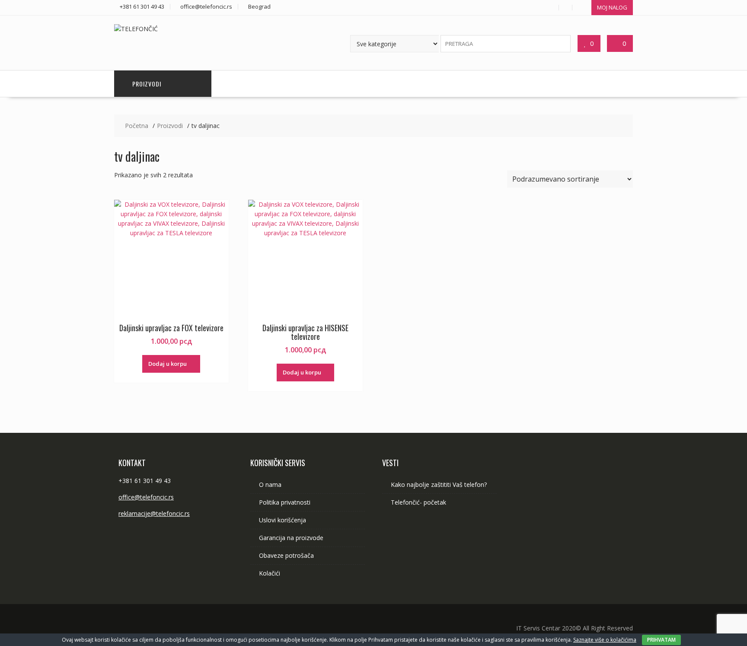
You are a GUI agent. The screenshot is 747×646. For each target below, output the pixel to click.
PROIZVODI (146, 83)
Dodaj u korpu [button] (167, 364)
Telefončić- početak (418, 502)
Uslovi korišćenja (282, 520)
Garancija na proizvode (291, 538)
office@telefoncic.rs (146, 497)
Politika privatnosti (284, 502)
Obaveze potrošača (286, 555)
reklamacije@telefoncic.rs (154, 513)
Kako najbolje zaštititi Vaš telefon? (439, 484)
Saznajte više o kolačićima (604, 639)
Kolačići (269, 573)
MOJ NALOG (612, 7)
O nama (270, 484)
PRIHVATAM (661, 639)
